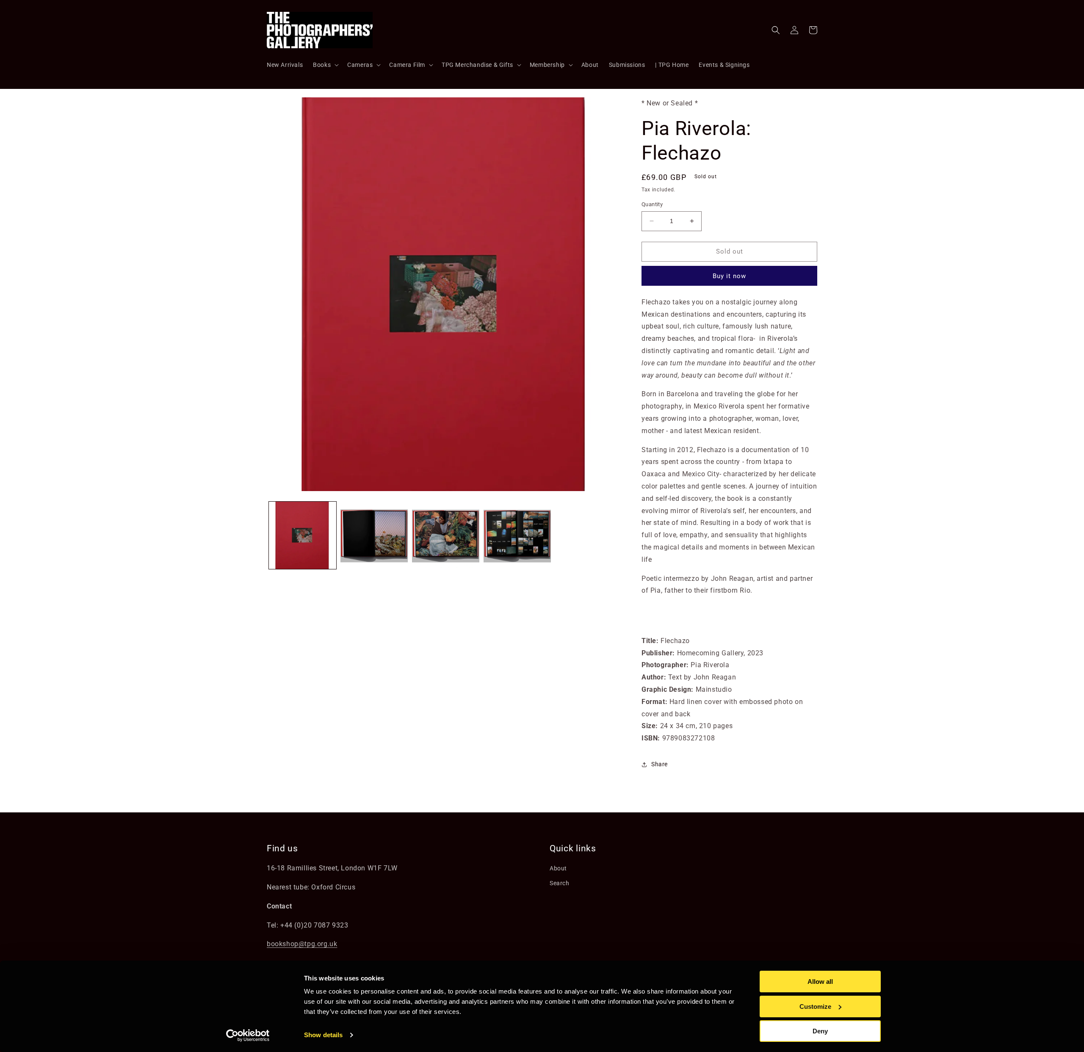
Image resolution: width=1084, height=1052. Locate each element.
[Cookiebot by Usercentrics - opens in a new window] (248, 1035)
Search (560, 883)
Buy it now (729, 276)
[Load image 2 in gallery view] (374, 535)
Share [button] (659, 764)
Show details (323, 1034)
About (558, 868)
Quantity (652, 204)
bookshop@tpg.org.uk (302, 944)
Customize (815, 1006)
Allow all (820, 981)
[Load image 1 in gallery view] (302, 535)
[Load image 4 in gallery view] (517, 535)
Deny (820, 1031)
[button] (325, 65)
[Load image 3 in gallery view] (445, 535)
